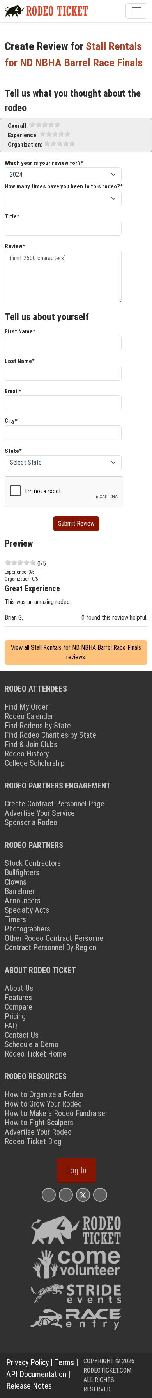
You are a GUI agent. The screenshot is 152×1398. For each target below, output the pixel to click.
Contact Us (22, 1035)
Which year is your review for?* (44, 162)
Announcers (23, 900)
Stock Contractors (33, 863)
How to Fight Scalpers (39, 1122)
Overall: (18, 125)
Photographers (27, 928)
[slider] (44, 125)
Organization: (25, 144)
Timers (15, 919)
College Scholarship (35, 763)
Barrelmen (20, 891)
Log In (76, 1170)
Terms (64, 1362)
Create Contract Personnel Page (54, 803)
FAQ (11, 1025)
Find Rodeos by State (38, 725)
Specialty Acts (27, 910)
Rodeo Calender (29, 716)
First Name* (20, 331)
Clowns (16, 882)
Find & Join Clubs (31, 744)
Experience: (23, 135)
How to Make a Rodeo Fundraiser (56, 1113)
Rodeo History (27, 753)
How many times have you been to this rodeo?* (64, 186)
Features (18, 997)
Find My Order (26, 707)
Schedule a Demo (31, 1044)
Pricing (15, 1016)
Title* (12, 216)
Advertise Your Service (40, 813)
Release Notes (29, 1386)
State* (13, 450)
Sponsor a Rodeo (31, 822)
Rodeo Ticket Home (36, 1053)
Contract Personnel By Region (50, 947)
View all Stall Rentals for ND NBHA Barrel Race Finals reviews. (76, 652)
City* (11, 420)
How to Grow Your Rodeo (43, 1103)
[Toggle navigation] (136, 11)
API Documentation (36, 1374)
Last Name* (20, 361)
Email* (13, 391)
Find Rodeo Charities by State (50, 735)
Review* (15, 246)
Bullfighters (22, 872)
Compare (18, 1007)
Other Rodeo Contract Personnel (55, 938)
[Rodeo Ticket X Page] (83, 1194)
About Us (19, 988)
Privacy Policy (27, 1362)
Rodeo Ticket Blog (33, 1141)
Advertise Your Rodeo (38, 1132)
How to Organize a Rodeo (44, 1094)
